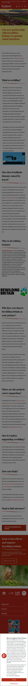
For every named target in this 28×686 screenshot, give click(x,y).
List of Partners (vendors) (13, 675)
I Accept (14, 679)
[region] (14, 659)
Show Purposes (14, 683)
